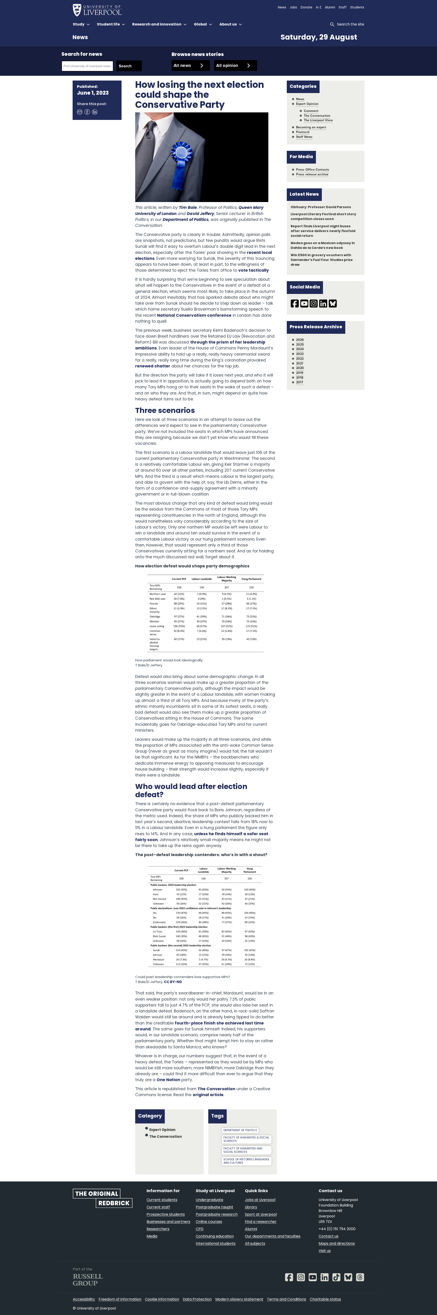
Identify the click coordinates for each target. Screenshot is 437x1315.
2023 (300, 354)
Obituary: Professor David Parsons (321, 207)
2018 (299, 377)
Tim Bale (188, 208)
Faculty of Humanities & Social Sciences (246, 1139)
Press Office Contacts (312, 169)
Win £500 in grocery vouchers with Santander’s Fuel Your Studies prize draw (322, 260)
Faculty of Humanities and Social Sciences (243, 1150)
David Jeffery (200, 214)
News (80, 37)
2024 (300, 349)
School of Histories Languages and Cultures (246, 1161)
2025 (300, 344)
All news (182, 65)
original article (208, 1095)
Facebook (86, 112)
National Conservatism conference (194, 316)
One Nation (168, 1080)
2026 (300, 339)
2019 (300, 372)
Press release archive (312, 174)
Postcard (302, 132)
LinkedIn (94, 112)
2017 (299, 382)
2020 (300, 368)
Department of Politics (185, 220)
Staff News (304, 136)
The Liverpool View (318, 120)
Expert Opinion (162, 1130)
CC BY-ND (173, 982)
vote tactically (253, 271)
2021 (299, 363)
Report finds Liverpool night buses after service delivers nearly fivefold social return (323, 231)
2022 (300, 358)
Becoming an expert (311, 127)
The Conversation (216, 1089)
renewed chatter (152, 366)
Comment (311, 111)
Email (79, 112)
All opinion (227, 65)
